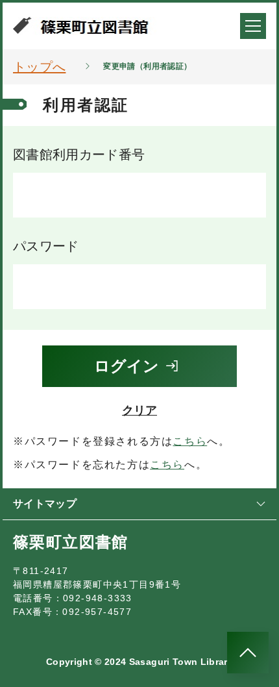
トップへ (39, 67)
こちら (190, 441)
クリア (139, 410)
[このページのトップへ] (248, 652)
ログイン (126, 366)
